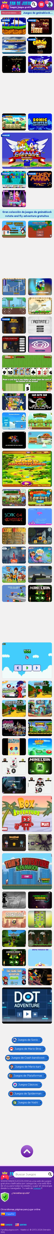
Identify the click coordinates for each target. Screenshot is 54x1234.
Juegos (37, 1188)
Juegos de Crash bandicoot (28, 1057)
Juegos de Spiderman (27, 1093)
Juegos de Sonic (28, 1039)
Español (10, 1214)
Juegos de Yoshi (28, 1102)
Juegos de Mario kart (28, 1066)
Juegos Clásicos (28, 1084)
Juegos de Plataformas (28, 1075)
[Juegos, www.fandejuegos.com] (18, 5)
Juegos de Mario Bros (28, 1048)
